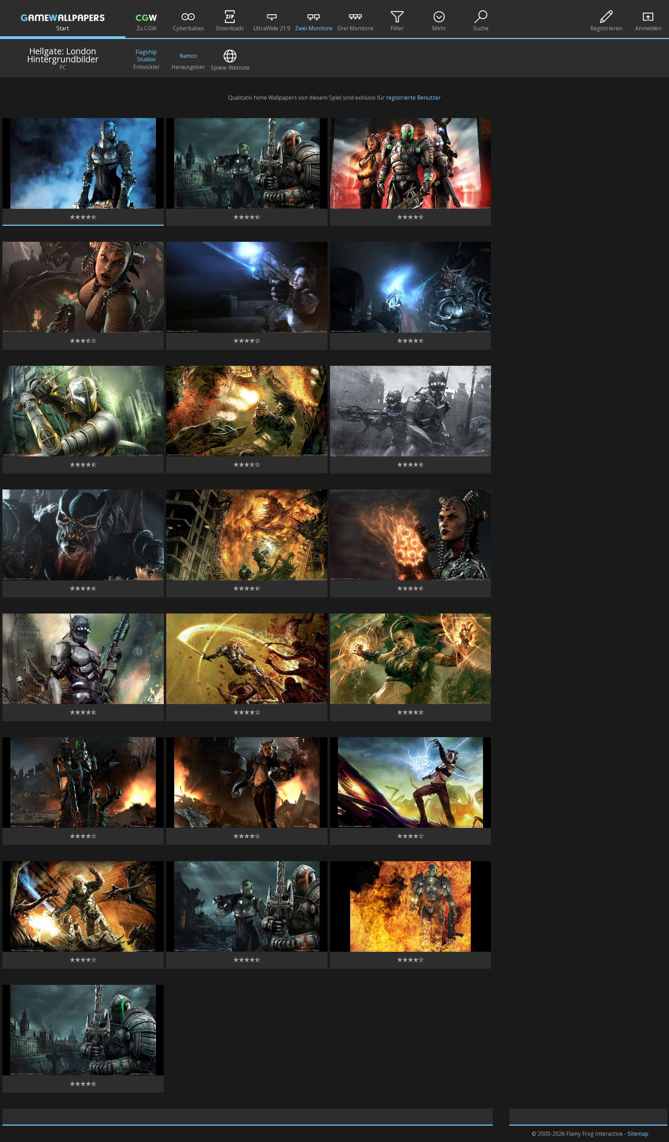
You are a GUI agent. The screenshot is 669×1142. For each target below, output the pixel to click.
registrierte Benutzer (413, 97)
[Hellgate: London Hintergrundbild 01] (83, 206)
